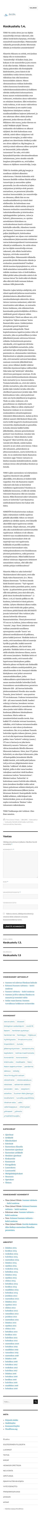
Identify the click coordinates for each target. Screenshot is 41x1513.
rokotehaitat (9, 1080)
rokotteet (8, 1084)
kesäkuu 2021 (11, 1335)
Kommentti (8, 849)
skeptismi (25, 1089)
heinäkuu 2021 (11, 1332)
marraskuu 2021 (12, 1320)
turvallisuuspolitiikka (25, 1098)
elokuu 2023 (10, 1281)
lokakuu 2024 (11, 1263)
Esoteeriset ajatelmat (14, 1150)
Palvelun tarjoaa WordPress (14, 1509)
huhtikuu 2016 (11, 1382)
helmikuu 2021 (11, 1341)
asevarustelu (9, 1022)
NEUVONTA (8, 1471)
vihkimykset (24, 1107)
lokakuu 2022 (11, 1302)
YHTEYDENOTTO (10, 1486)
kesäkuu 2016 (11, 1379)
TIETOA (6, 1455)
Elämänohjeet (11, 1141)
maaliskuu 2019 (11, 1350)
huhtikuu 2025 (11, 1257)
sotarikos (8, 1093)
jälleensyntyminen (12, 1049)
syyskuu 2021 (10, 1326)
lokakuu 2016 (10, 1373)
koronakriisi (9, 1058)
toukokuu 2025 (11, 1254)
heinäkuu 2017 (11, 1365)
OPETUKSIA (8, 1476)
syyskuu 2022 (11, 1305)
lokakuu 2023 (11, 1275)
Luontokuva (10, 1168)
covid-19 (29, 1026)
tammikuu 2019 (11, 1353)
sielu (17, 1089)
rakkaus (7, 1071)
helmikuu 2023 (11, 1293)
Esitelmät (9, 1144)
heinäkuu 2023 (11, 1284)
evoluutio (8, 822)
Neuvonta (9, 1177)
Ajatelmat (9, 1135)
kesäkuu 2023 (11, 1287)
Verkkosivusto (9, 903)
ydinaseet (8, 1111)
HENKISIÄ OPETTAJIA (12, 1465)
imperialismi (9, 1044)
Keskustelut (33, 820)
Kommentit (10, 1162)
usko (20, 1102)
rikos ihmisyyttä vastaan (14, 1075)
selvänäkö (8, 1089)
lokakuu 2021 (10, 1323)
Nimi (5, 882)
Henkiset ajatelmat (13, 1156)
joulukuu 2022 (11, 1296)
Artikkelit (9, 1138)
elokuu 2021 (10, 1329)
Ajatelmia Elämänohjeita (13, 1481)
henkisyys (21, 1035)
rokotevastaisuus (24, 1080)
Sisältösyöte (10, 1423)
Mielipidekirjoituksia (11, 1492)
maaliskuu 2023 (11, 1290)
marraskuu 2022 (12, 1299)
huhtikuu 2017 (11, 1371)
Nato (29, 1062)
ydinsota (18, 1111)
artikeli (6, 1502)
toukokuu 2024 (11, 1269)
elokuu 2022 (10, 1308)
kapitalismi (8, 1053)
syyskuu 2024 (11, 1266)
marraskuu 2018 (12, 1356)
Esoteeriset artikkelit (14, 1153)
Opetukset (9, 1180)
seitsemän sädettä (22, 1084)
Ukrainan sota (10, 1102)
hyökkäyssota (10, 1040)
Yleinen (8, 1183)
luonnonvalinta (8, 824)
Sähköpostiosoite (12, 892)
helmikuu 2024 (11, 1272)
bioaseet (20, 1022)
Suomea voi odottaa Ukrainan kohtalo (21, 983)
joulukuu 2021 (11, 1317)
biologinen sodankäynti (14, 1026)
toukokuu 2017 (11, 1368)
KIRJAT (6, 1460)
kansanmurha (28, 1049)
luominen (29, 822)
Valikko (33, 8)
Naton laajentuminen (13, 1067)
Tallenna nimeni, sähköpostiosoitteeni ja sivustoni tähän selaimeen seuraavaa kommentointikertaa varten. (18, 917)
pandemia (28, 1067)
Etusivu (6, 1439)
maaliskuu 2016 (11, 1385)
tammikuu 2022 (12, 1314)
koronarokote (22, 1058)
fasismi (7, 1031)
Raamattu (17, 824)
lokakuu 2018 (10, 1359)
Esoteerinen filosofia (14, 1147)
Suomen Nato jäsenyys (23, 1093)
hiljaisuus (32, 1035)
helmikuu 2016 (11, 1388)
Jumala (20, 1044)
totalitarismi (9, 1098)
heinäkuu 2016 (11, 1376)
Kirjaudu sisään (11, 1420)
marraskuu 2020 (12, 1344)
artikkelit (7, 1497)
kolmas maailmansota (25, 1053)
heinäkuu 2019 (11, 1347)
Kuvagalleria (10, 1165)
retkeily (16, 1071)
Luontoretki (10, 1171)
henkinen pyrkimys (20, 1031)
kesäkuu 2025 (11, 1251)
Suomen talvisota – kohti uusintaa (19, 992)
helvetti (14, 822)
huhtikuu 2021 (11, 1338)
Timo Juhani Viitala (12, 820)
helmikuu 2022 (11, 1311)
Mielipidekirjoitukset (14, 1174)
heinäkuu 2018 (11, 1362)
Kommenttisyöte (12, 1426)
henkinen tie (9, 1035)
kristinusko (22, 822)
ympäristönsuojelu (12, 1116)
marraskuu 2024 (12, 1260)
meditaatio (20, 1062)
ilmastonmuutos (25, 1040)
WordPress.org (11, 1429)
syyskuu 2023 (11, 1278)
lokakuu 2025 (11, 1248)
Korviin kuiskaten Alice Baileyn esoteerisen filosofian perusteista (21, 1227)
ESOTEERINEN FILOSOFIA (14, 1444)
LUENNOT (7, 1450)
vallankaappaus (10, 1107)
